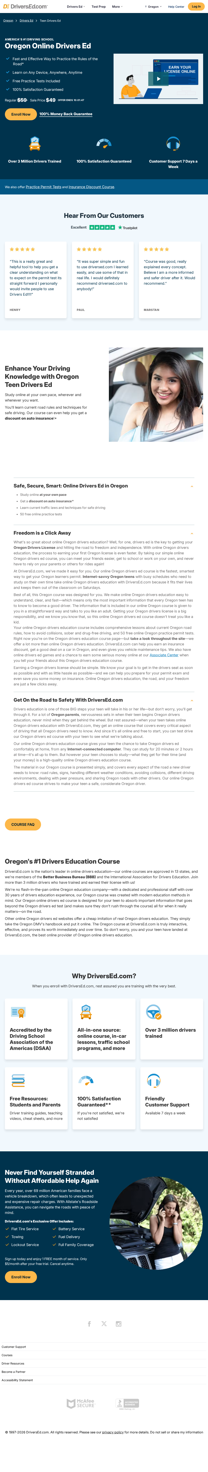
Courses (7, 1355)
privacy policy (113, 1432)
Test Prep (99, 7)
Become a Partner (13, 1371)
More (116, 7)
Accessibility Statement (17, 1380)
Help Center (176, 6)
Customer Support (14, 1346)
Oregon (8, 20)
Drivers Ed (74, 7)
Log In (196, 6)
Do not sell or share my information (176, 1432)
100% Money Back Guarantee (65, 114)
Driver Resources (13, 1363)
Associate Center (164, 655)
